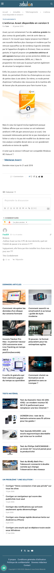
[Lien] (29, 208)
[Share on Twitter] (36, 177)
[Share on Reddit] (39, 177)
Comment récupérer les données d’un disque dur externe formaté (14, 311)
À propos (12, 559)
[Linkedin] (28, 550)
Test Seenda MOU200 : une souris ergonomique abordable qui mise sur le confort (35, 433)
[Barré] (13, 208)
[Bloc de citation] (22, 208)
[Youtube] (32, 550)
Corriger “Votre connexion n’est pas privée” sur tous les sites (28, 487)
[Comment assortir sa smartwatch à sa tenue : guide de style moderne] (40, 297)
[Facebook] (21, 550)
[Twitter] (25, 550)
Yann (7, 26)
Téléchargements (31, 12)
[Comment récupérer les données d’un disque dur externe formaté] (14, 297)
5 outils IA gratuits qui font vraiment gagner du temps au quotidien (14, 378)
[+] (35, 208)
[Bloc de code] (26, 208)
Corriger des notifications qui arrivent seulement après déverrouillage (24, 508)
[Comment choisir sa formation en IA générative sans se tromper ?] (40, 364)
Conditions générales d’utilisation (32, 559)
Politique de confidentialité (18, 562)
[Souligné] (10, 208)
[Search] (51, 3)
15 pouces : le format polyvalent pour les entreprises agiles (38, 342)
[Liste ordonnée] (16, 208)
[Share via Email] (42, 177)
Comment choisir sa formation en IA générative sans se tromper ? (38, 379)
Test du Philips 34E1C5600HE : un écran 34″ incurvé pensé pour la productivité (35, 449)
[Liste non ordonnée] (19, 208)
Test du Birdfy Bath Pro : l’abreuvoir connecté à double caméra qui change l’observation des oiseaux (34, 465)
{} (32, 208)
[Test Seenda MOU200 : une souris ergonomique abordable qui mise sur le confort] (10, 435)
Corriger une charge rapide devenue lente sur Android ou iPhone (28, 518)
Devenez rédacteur (39, 562)
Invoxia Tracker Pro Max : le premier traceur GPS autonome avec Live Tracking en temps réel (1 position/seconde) (14, 346)
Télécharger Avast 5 (12, 160)
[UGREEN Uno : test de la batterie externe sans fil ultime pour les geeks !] (10, 419)
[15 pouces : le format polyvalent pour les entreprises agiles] (40, 328)
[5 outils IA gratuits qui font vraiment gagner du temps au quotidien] (14, 364)
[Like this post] (31, 177)
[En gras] (4, 208)
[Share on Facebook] (34, 177)
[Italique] (7, 208)
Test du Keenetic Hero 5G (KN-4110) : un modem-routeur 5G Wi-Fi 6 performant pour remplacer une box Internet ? (34, 404)
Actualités (16, 12)
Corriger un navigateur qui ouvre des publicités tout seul (24, 497)
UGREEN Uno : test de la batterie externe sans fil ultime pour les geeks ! (35, 418)
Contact (27, 565)
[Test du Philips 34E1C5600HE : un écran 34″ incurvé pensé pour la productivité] (10, 450)
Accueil (5, 12)
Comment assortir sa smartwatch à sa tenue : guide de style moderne (40, 312)
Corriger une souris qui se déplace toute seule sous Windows (28, 528)
